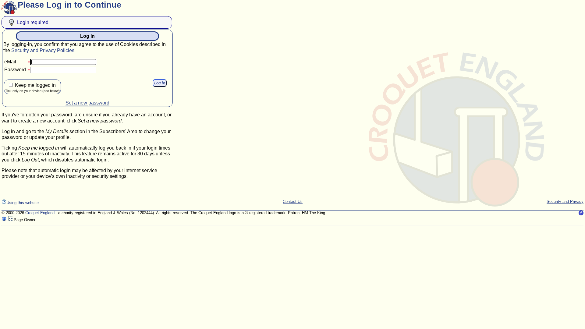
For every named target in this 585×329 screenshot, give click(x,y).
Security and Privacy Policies (42, 50)
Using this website (22, 202)
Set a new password (87, 102)
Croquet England (40, 212)
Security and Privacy (565, 201)
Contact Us (293, 201)
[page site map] (10, 220)
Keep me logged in (32, 88)
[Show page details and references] (4, 220)
